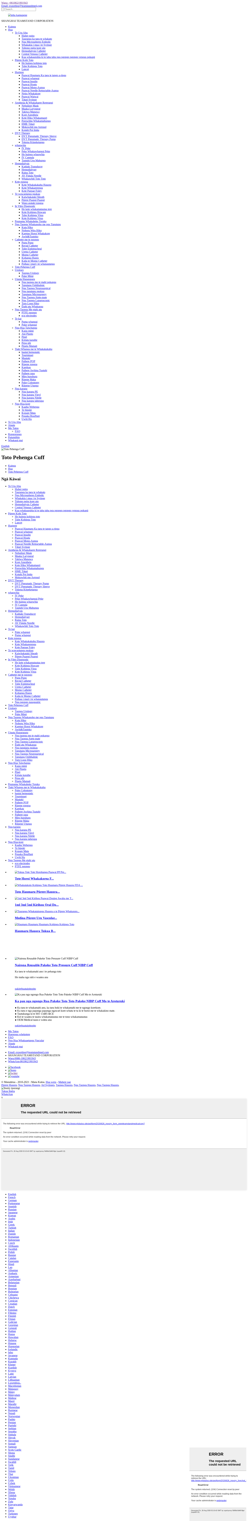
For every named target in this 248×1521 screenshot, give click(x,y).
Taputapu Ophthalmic (33, 285)
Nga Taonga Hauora (29, 1085)
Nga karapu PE (30, 391)
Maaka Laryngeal (31, 108)
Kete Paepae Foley (32, 190)
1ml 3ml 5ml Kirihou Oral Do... (37, 905)
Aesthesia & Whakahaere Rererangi (34, 102)
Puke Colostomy (30, 382)
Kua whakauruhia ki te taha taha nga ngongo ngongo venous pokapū (58, 57)
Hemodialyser (29, 169)
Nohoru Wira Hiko (32, 230)
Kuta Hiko (27, 227)
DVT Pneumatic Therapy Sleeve (39, 136)
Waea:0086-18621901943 (22, 1058)
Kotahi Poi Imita (30, 130)
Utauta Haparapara (25, 279)
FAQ (17, 431)
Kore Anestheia (30, 114)
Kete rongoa (21, 181)
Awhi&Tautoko (30, 236)
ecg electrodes (29, 315)
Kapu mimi (28, 330)
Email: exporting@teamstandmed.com (21, 5)
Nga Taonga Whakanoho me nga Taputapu (38, 224)
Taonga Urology (30, 273)
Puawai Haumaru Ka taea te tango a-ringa (44, 75)
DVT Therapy (22, 133)
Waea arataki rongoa (32, 203)
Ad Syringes (47, 1085)
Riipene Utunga (30, 385)
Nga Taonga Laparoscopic (36, 300)
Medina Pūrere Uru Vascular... (36, 918)
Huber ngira (28, 35)
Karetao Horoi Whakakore (36, 233)
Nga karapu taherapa (33, 400)
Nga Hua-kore (22, 403)
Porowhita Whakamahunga (36, 120)
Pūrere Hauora (9, 1085)
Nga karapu (21, 388)
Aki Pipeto (27, 333)
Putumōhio (14, 437)
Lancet (25, 69)
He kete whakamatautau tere (37, 209)
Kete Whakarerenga (32, 187)
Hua (10, 29)
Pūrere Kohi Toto (24, 60)
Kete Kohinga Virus (32, 218)
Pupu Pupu (27, 242)
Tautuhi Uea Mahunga (34, 160)
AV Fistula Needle (31, 175)
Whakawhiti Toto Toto (34, 178)
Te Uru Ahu (21, 32)
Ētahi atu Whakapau (32, 306)
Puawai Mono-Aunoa (33, 87)
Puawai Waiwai (30, 96)
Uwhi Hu (27, 419)
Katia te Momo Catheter (34, 260)
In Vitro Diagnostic (25, 206)
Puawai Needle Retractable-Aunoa (40, 90)
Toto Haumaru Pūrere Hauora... (37, 892)
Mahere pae (64, 1082)
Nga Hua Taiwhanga (26, 327)
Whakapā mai (15, 440)
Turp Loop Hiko (30, 303)
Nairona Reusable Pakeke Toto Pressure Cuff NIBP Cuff (54, 965)
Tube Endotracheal (32, 248)
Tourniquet (27, 355)
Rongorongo (15, 434)
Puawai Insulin (29, 81)
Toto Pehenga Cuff (25, 266)
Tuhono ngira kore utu (33, 47)
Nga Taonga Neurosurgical (36, 288)
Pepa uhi (26, 343)
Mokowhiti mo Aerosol (34, 127)
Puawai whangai (30, 78)
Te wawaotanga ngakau (27, 193)
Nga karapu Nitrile (32, 397)
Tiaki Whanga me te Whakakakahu (33, 349)
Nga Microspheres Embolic (36, 41)
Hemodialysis (22, 163)
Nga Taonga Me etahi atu (28, 309)
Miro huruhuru (29, 376)
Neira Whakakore (31, 93)
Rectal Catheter (30, 245)
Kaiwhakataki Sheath (33, 197)
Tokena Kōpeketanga (33, 142)
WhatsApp (7, 1094)
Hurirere (19, 72)
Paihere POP (28, 361)
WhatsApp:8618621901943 (23, 1061)
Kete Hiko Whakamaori (34, 117)
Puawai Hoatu (29, 84)
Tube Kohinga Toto (32, 66)
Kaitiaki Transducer (32, 166)
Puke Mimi (27, 276)
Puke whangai (29, 324)
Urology (19, 270)
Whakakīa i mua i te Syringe (37, 44)
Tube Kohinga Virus (32, 215)
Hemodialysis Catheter (34, 51)
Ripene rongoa (29, 364)
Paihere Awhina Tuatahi (34, 370)
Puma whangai (29, 321)
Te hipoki (27, 409)
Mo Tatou (13, 428)
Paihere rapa (28, 373)
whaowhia (20, 145)
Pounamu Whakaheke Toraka (30, 221)
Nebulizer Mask (30, 105)
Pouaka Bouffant (31, 416)
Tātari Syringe (29, 99)
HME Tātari (28, 124)
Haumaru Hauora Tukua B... (35, 931)
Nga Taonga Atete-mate (34, 297)
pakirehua (20, 988)
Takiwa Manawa (30, 111)
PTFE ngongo (29, 312)
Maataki (26, 358)
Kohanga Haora (30, 257)
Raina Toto (27, 172)
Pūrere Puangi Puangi (33, 200)
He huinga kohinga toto (34, 63)
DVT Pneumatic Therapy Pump (39, 139)
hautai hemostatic (31, 352)
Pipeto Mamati (29, 346)
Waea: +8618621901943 (14, 2)
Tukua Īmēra (8, 1091)
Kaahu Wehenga (30, 406)
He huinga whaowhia (33, 154)
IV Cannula (28, 157)
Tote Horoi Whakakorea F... (34, 878)
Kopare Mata (29, 413)
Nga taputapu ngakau (33, 291)
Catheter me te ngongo (27, 239)
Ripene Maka (29, 379)
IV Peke (26, 148)
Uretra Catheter (30, 251)
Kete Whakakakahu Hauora (36, 184)
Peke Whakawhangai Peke (36, 151)
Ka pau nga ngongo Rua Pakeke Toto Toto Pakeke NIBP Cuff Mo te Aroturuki (70, 1001)
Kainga (12, 26)
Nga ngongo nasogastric (28, 702)
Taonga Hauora (64, 1085)
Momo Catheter (30, 254)
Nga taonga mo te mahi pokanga (39, 282)
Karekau (26, 367)
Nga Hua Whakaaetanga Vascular (26, 1040)
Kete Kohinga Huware (34, 212)
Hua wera (51, 1082)
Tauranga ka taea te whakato (37, 38)
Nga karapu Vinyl (31, 394)
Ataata (11, 425)
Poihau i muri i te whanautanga (38, 263)
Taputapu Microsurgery (34, 294)
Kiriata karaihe (29, 340)
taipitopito (30, 988)
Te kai (18, 318)
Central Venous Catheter (35, 54)
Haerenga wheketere (19, 1034)
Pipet (24, 336)
